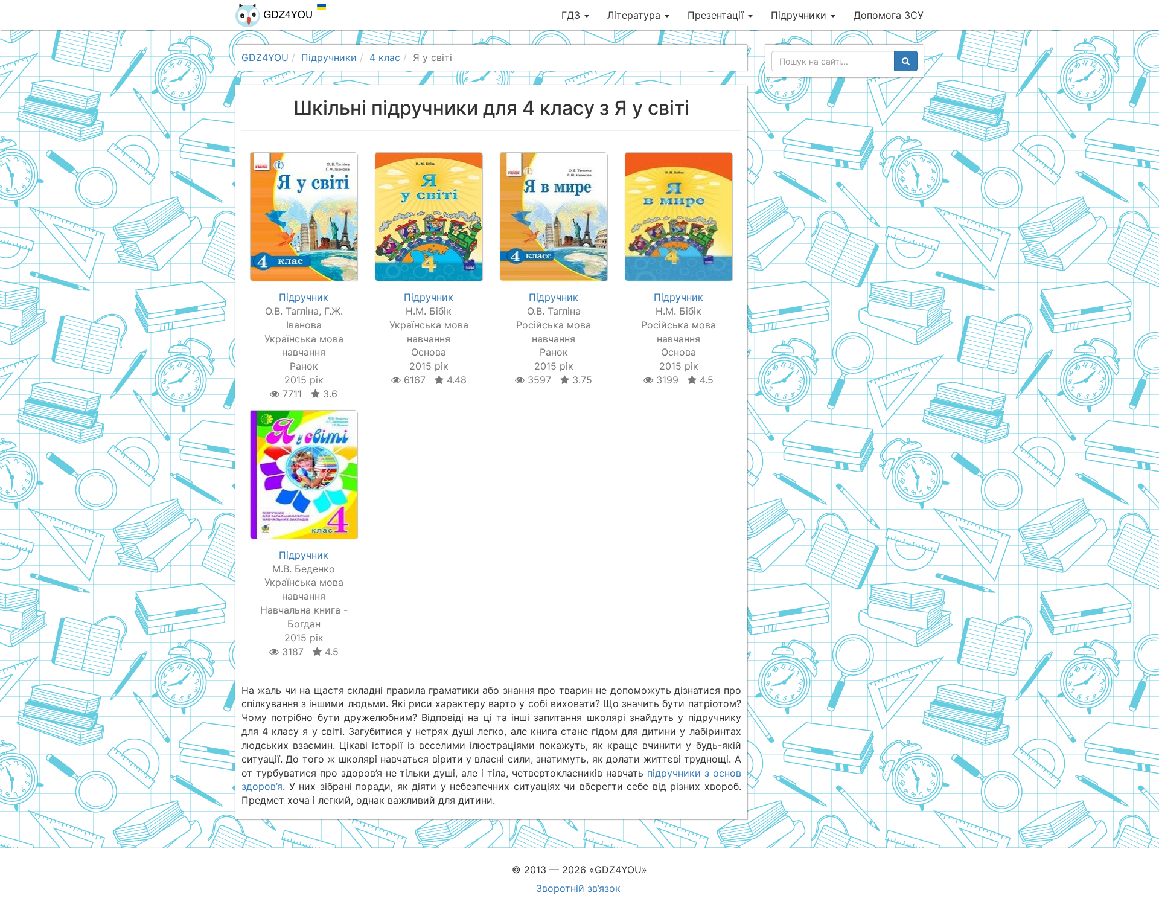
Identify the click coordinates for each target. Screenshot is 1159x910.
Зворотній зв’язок (578, 888)
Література (635, 15)
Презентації (717, 15)
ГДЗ (572, 15)
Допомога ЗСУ (889, 15)
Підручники (800, 15)
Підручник (303, 297)
